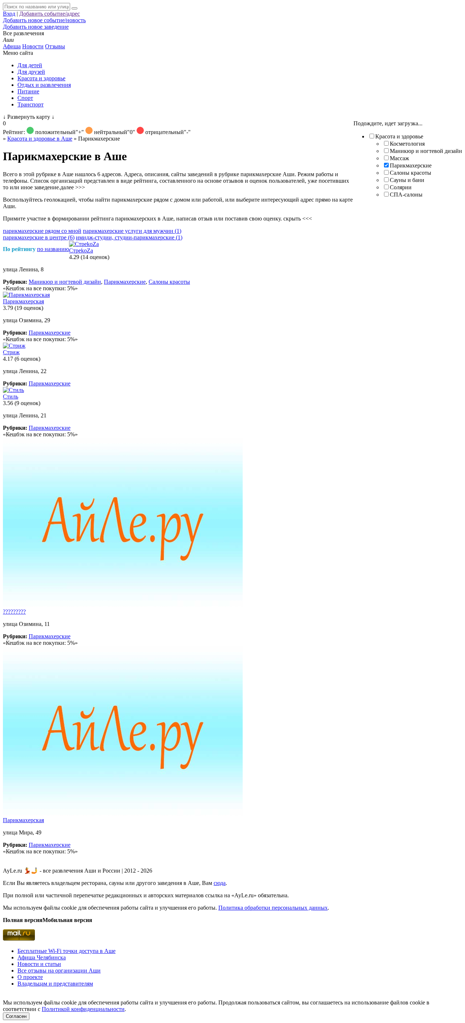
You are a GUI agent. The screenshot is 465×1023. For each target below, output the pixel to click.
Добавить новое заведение (36, 27)
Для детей (29, 65)
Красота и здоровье (41, 78)
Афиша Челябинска (41, 957)
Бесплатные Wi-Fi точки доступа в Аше (66, 951)
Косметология (407, 144)
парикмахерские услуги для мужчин (132, 231)
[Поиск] (74, 8)
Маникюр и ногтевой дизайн (426, 151)
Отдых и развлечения (44, 85)
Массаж (399, 158)
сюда (220, 883)
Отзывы (55, 46)
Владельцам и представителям (55, 983)
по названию (53, 249)
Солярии (401, 187)
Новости (33, 46)
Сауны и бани (407, 180)
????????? (14, 611)
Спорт (25, 98)
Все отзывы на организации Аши (59, 970)
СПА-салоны (406, 194)
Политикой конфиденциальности (83, 1009)
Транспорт (30, 104)
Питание (28, 91)
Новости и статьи (39, 964)
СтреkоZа (81, 250)
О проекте (30, 977)
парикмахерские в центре (38, 237)
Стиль (10, 396)
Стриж (11, 352)
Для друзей (31, 72)
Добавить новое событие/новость (44, 20)
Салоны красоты (410, 173)
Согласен (16, 1016)
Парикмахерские (411, 165)
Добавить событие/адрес (49, 14)
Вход (9, 14)
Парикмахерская (23, 301)
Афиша (12, 46)
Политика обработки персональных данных (273, 908)
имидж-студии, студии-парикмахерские (129, 237)
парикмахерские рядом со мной (42, 231)
